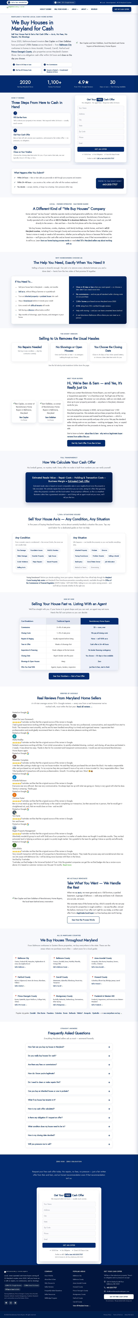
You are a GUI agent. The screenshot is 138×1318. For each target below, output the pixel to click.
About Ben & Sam (50, 1279)
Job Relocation (110, 562)
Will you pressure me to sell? (39, 1144)
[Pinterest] (15, 1303)
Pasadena (50, 1013)
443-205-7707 (109, 184)
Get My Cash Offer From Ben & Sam (86, 443)
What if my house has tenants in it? (42, 1099)
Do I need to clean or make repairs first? (44, 1082)
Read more (67, 865)
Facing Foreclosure (81, 556)
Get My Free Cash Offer (119, 1297)
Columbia (58, 1013)
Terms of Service (118, 1315)
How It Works (45, 9)
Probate (94, 550)
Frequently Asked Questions (53, 1290)
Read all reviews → (85, 706)
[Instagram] (11, 1303)
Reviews (94, 9)
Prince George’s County (21, 51)
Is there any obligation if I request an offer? (45, 1117)
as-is (79, 892)
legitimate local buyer (85, 913)
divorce (31, 310)
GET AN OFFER (101, 149)
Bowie (65, 1013)
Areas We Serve (129, 1315)
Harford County (78, 1298)
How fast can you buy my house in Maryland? (46, 1047)
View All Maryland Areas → (81, 1306)
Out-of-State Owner (93, 562)
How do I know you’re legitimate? (41, 1073)
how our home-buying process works (55, 240)
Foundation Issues (37, 550)
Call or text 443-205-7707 (105, 158)
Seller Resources (50, 1294)
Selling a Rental (114, 556)
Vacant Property (52, 562)
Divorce (104, 550)
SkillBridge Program (51, 1298)
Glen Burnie (41, 1013)
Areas (74, 9)
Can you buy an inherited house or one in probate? (48, 1091)
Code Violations (22, 562)
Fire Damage (21, 550)
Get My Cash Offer (122, 9)
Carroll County (77, 1302)
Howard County (78, 1287)
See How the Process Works (83, 920)
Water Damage (22, 556)
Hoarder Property (38, 556)
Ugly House (52, 556)
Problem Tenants (98, 556)
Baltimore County (78, 1279)
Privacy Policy (107, 1315)
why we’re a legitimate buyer (111, 433)
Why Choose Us (50, 1283)
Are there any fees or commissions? (42, 1064)
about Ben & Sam (91, 433)
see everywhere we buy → (112, 1013)
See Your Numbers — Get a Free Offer (69, 676)
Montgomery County (79, 1294)
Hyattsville (95, 1013)
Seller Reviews (49, 1287)
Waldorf (79, 1013)
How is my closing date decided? (41, 1135)
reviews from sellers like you (78, 436)
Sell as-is (21, 291)
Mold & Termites (52, 550)
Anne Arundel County (79, 1283)
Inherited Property (81, 550)
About (83, 9)
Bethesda (72, 1013)
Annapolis (87, 1013)
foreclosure (28, 301)
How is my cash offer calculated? (41, 1108)
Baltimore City (65, 44)
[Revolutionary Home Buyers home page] (16, 9)
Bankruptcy (78, 562)
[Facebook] (6, 1303)
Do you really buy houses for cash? (42, 1055)
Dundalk (33, 1013)
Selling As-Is (21, 567)
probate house (45, 296)
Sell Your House (60, 9)
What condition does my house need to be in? (46, 1126)
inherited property (31, 296)
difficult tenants (36, 305)
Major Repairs (37, 562)
